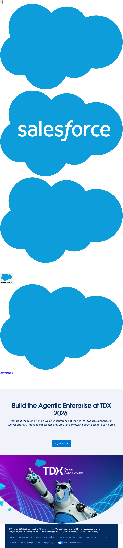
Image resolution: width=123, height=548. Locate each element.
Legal (11, 537)
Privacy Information (66, 537)
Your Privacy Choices (73, 542)
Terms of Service (25, 537)
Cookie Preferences (45, 542)
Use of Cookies (26, 542)
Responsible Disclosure (89, 537)
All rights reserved (46, 528)
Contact (12, 542)
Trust (104, 537)
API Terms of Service (45, 537)
